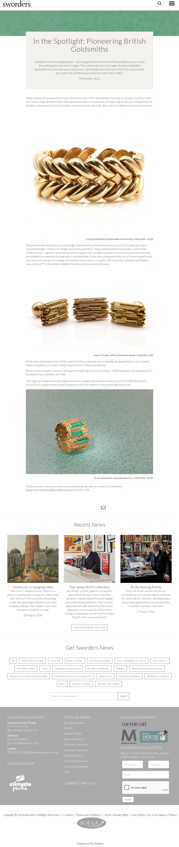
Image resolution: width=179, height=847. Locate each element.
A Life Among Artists (146, 587)
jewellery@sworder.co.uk (54, 490)
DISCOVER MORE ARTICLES (89, 627)
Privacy (173, 814)
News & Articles (73, 733)
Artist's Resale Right (116, 814)
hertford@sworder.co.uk (24, 743)
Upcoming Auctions (74, 722)
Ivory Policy (138, 814)
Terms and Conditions (89, 814)
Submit (123, 696)
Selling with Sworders (76, 744)
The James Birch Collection (89, 587)
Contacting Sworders (76, 761)
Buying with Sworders (76, 750)
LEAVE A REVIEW (20, 763)
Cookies (68, 814)
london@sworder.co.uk (44, 752)
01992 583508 (18, 739)
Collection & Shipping (76, 766)
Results (68, 728)
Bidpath (99, 843)
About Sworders (73, 739)
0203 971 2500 (18, 752)
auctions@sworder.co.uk (23, 730)
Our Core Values (156, 814)
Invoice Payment (73, 755)
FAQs (67, 771)
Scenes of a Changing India (33, 587)
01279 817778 (18, 726)
